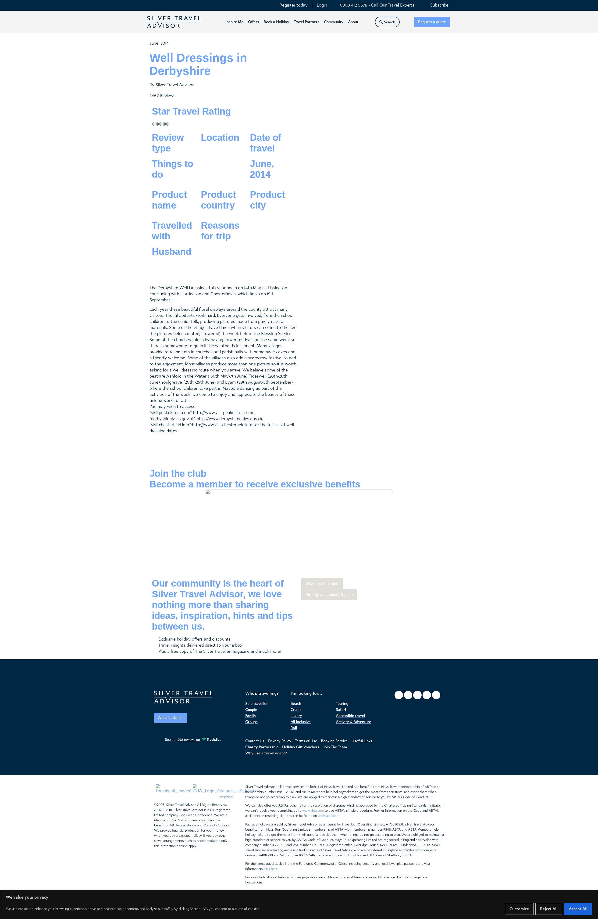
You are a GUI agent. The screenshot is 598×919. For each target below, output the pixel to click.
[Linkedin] (436, 695)
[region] (299, 904)
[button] (234, 22)
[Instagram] (408, 695)
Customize (519, 908)
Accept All (578, 908)
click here (271, 869)
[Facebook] (399, 695)
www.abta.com (313, 811)
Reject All (549, 908)
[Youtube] (427, 695)
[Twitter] (417, 695)
